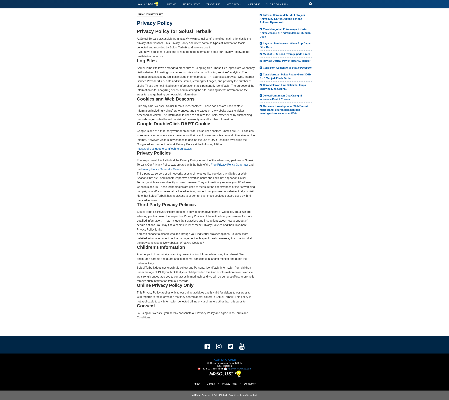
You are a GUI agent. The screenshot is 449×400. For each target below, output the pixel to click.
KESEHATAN (234, 4)
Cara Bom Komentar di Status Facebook (287, 67)
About (197, 383)
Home (140, 14)
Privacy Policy (229, 383)
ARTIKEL (172, 4)
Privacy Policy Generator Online (161, 169)
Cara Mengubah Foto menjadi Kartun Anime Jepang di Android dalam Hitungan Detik (285, 33)
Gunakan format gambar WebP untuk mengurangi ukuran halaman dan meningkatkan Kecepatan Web (284, 110)
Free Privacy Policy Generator (229, 164)
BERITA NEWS (191, 4)
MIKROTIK (253, 4)
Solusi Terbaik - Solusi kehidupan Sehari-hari (235, 395)
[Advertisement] (286, 181)
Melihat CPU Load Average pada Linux (286, 53)
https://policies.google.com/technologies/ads (164, 148)
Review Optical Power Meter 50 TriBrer (286, 60)
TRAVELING (213, 4)
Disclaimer (250, 383)
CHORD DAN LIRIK (277, 4)
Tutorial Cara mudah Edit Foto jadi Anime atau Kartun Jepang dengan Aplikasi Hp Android (282, 19)
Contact (211, 383)
